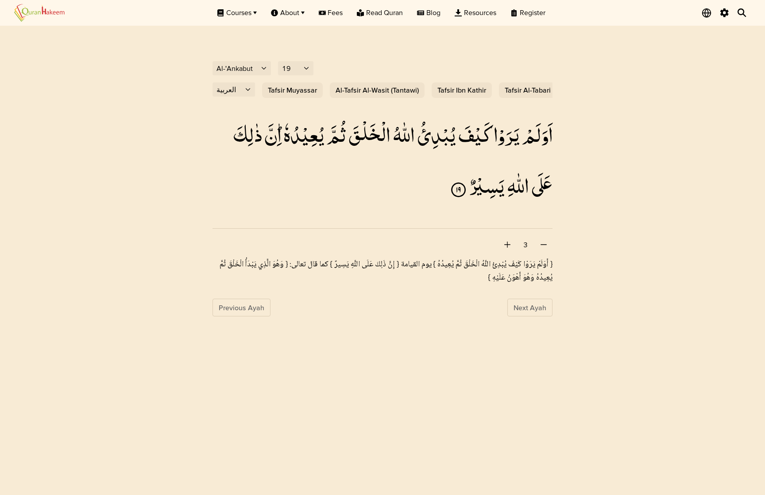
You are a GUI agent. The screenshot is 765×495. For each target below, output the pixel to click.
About (289, 12)
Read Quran (384, 12)
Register (532, 12)
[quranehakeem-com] (39, 13)
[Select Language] (706, 13)
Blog (433, 12)
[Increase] (507, 244)
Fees (335, 12)
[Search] (742, 13)
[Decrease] (543, 244)
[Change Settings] (724, 13)
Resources (480, 12)
